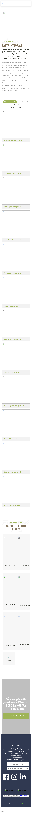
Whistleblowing (24, 795)
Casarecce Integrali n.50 (13, 173)
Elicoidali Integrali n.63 (12, 240)
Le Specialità (10, 604)
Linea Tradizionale (10, 566)
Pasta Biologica (10, 645)
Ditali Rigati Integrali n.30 (13, 207)
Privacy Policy (7, 795)
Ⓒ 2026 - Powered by (15, 803)
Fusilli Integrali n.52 (11, 306)
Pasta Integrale (24, 605)
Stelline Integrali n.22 (12, 505)
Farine (9, 661)
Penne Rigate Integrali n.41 (14, 406)
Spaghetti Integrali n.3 (12, 472)
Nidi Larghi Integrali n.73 (13, 372)
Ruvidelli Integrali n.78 (12, 439)
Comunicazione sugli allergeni (19, 768)
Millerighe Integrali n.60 (13, 339)
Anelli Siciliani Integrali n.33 (14, 140)
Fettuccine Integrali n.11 (13, 273)
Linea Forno (24, 644)
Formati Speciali (24, 565)
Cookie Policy (15, 795)
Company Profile (18, 764)
